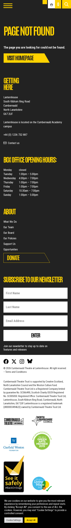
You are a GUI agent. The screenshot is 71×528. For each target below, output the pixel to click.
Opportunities (10, 249)
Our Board (8, 232)
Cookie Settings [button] (13, 520)
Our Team (8, 227)
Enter (35, 335)
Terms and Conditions (16, 371)
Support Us (9, 244)
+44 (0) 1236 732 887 (15, 134)
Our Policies (9, 238)
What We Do (10, 221)
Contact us (13, 143)
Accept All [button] (31, 520)
